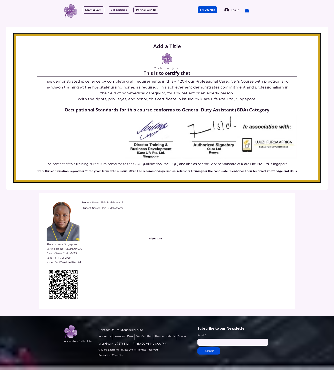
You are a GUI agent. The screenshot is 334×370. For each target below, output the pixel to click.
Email (201, 335)
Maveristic (117, 355)
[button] (247, 10)
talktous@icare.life (130, 330)
